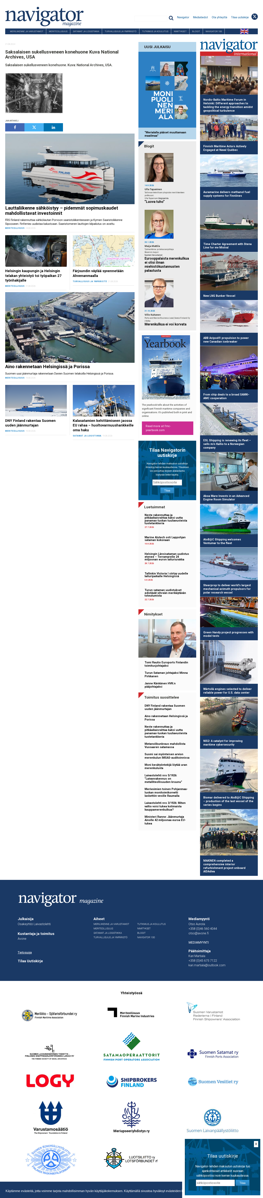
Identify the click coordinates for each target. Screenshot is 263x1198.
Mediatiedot (200, 17)
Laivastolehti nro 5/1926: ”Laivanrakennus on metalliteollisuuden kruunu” (163, 779)
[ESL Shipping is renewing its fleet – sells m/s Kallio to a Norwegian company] (229, 420)
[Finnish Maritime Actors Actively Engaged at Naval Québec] (229, 128)
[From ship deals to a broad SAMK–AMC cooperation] (229, 368)
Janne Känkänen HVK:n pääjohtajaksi (160, 685)
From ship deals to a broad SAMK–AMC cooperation (226, 396)
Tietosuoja (25, 952)
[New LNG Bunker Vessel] (229, 272)
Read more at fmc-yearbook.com (158, 428)
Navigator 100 (214, 31)
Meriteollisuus (58, 31)
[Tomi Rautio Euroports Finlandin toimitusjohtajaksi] (167, 639)
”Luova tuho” (155, 202)
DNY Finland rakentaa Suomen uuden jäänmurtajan (165, 707)
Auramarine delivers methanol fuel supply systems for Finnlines (226, 194)
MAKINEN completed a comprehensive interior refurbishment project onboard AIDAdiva (224, 866)
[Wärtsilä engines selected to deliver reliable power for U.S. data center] (229, 662)
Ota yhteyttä (219, 17)
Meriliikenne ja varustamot (26, 31)
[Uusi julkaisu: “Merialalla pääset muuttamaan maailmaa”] (167, 90)
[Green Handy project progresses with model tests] (229, 613)
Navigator (183, 17)
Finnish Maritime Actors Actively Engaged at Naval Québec (224, 148)
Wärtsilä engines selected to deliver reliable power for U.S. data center (227, 690)
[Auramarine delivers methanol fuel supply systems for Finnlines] (229, 171)
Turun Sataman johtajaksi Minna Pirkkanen (166, 674)
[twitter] (34, 127)
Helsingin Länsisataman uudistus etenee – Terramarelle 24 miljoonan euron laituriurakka (167, 556)
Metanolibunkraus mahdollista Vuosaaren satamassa (165, 745)
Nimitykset (180, 31)
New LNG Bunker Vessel (219, 296)
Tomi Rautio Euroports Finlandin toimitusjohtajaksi (166, 664)
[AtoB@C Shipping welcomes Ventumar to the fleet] (229, 520)
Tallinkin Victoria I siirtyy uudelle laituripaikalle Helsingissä (166, 575)
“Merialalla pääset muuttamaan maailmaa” (165, 134)
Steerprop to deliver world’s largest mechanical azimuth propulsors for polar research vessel (227, 589)
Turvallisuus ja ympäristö (121, 31)
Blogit (196, 31)
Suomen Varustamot (153, 255)
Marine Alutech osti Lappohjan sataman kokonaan (165, 539)
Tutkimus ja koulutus (155, 31)
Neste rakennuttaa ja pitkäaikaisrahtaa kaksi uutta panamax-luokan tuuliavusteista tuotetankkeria (166, 519)
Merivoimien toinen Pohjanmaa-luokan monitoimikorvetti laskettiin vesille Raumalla (166, 793)
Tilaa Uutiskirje (30, 961)
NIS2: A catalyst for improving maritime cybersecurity (223, 742)
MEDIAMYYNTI (198, 942)
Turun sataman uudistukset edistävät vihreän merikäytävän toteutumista (165, 593)
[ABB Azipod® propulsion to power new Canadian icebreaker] (229, 317)
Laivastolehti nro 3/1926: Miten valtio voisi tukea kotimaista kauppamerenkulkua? (165, 806)
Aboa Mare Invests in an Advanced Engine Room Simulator (226, 497)
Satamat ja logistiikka (86, 31)
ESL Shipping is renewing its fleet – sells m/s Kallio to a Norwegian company (227, 444)
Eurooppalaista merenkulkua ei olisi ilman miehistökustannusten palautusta (167, 265)
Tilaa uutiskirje (240, 17)
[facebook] (14, 127)
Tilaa (167, 490)
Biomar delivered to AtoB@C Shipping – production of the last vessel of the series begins (228, 801)
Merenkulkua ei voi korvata (165, 324)
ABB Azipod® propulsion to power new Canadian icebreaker (226, 339)
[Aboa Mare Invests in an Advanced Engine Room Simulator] (229, 472)
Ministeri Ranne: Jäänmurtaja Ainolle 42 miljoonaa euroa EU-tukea (165, 820)
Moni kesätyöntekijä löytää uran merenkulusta (166, 766)
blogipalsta (163, 198)
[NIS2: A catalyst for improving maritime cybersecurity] (229, 717)
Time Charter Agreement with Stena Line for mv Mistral (227, 245)
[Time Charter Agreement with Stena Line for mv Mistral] (229, 220)
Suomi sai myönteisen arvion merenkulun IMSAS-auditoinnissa (167, 756)
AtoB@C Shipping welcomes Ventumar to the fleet (222, 541)
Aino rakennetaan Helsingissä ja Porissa (166, 718)
